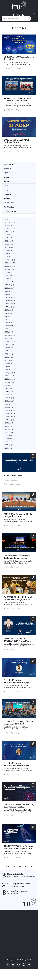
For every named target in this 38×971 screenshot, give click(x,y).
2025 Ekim (8, 253)
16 (20, 866)
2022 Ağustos (9, 373)
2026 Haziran (9, 228)
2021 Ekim (8, 404)
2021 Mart (8, 426)
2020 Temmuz (9, 442)
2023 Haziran (9, 341)
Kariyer (6, 190)
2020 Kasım (9, 438)
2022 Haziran (9, 379)
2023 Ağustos (9, 335)
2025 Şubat (9, 278)
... (3, 866)
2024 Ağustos (9, 297)
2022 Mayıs (9, 382)
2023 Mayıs (9, 344)
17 (22, 866)
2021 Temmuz (9, 413)
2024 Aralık (9, 285)
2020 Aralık (9, 435)
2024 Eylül (8, 294)
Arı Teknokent (9, 207)
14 (14, 866)
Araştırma (7, 194)
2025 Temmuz (9, 263)
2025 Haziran (9, 266)
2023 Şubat (8, 354)
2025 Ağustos (9, 260)
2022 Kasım (9, 363)
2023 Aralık (9, 322)
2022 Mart (8, 388)
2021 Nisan (9, 423)
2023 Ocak (8, 357)
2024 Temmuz (9, 300)
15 (17, 866)
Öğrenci (7, 173)
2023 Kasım (9, 326)
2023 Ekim (8, 329)
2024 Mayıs (9, 307)
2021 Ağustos (9, 410)
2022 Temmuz (9, 376)
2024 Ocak (8, 319)
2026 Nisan (9, 235)
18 (25, 866)
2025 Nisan (9, 272)
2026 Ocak (8, 244)
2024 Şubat (9, 316)
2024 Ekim (8, 291)
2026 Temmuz (9, 225)
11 (6, 866)
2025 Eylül (8, 256)
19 (28, 866)
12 (9, 866)
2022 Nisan (9, 385)
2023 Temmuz (9, 338)
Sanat (6, 185)
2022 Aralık (9, 360)
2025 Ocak (8, 282)
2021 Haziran (9, 417)
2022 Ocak (8, 395)
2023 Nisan (8, 347)
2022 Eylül (8, 369)
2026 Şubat (9, 241)
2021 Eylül (8, 407)
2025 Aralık (9, 247)
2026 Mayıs (9, 231)
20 (31, 866)
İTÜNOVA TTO (10, 211)
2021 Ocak (8, 432)
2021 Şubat (8, 429)
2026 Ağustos (9, 222)
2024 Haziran (9, 304)
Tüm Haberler (9, 164)
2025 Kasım (9, 250)
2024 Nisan (9, 310)
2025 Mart (8, 275)
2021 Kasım (9, 401)
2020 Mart (8, 448)
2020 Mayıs (8, 445)
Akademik (7, 168)
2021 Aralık (9, 398)
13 (11, 866)
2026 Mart (8, 238)
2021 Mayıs (9, 420)
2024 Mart (8, 313)
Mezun (6, 177)
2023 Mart (8, 351)
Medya (6, 181)
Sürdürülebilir (9, 203)
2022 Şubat (8, 391)
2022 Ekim (8, 366)
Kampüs (7, 198)
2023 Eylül (8, 332)
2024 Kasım (9, 288)
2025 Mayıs (9, 269)
